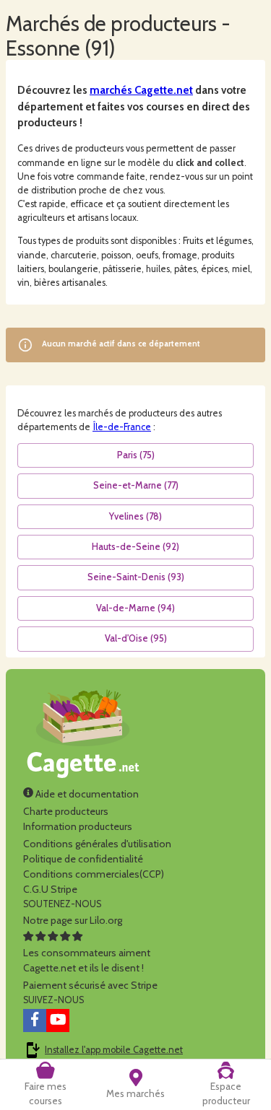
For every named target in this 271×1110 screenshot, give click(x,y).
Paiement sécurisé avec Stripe (90, 985)
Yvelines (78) (135, 516)
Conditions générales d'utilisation (97, 843)
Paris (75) (136, 455)
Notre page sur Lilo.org (72, 920)
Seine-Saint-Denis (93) (135, 577)
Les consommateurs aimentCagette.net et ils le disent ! (86, 960)
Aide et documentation (86, 793)
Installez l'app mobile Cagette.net (114, 1049)
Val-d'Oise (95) (136, 638)
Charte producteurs (65, 811)
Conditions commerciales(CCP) (93, 874)
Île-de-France (122, 426)
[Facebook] (34, 1020)
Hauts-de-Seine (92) (135, 546)
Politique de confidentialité (83, 858)
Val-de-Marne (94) (135, 608)
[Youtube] (57, 1020)
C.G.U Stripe (50, 889)
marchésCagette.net (141, 90)
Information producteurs (77, 826)
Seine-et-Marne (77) (135, 485)
